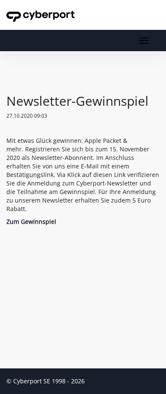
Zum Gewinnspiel (31, 221)
